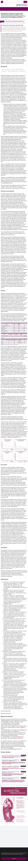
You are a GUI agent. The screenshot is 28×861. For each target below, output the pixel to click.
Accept (14, 858)
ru (21, 1)
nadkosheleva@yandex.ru (18, 736)
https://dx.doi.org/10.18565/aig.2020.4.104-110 (15, 21)
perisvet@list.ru (16, 723)
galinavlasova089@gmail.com (20, 730)
